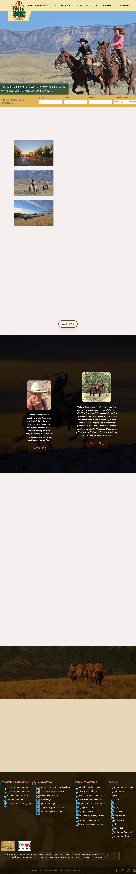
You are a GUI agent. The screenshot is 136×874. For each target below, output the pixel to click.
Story (115, 795)
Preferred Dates (120, 97)
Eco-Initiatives (119, 815)
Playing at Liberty (85, 811)
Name (41, 97)
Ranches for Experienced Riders (52, 807)
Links (115, 824)
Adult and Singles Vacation (50, 811)
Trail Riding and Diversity (88, 787)
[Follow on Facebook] (91, 737)
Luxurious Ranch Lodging (17, 795)
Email (66, 97)
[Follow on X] (96, 737)
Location (116, 807)
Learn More (68, 324)
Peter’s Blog (97, 443)
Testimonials (118, 791)
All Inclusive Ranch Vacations (51, 791)
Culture (116, 799)
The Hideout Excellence (123, 787)
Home (22, 5)
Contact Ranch (123, 5)
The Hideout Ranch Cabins (17, 787)
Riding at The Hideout (87, 791)
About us (108, 5)
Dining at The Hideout (15, 799)
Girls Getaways (44, 799)
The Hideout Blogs (121, 836)
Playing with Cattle (85, 807)
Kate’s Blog (39, 448)
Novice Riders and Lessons (89, 799)
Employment (118, 820)
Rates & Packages (64, 5)
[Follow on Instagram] (102, 737)
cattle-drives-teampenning (89, 820)
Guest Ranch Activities (88, 5)
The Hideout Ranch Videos (124, 832)
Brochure (99, 749)
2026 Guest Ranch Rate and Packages (54, 787)
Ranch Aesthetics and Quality (19, 803)
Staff (115, 803)
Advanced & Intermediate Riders (91, 795)
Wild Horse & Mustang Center (90, 815)
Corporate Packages (47, 803)
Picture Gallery (119, 828)
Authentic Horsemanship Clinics (91, 803)
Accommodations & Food (39, 5)
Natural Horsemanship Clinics (90, 824)
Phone (91, 97)
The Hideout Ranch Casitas (18, 791)
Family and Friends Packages (51, 795)
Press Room (118, 811)
